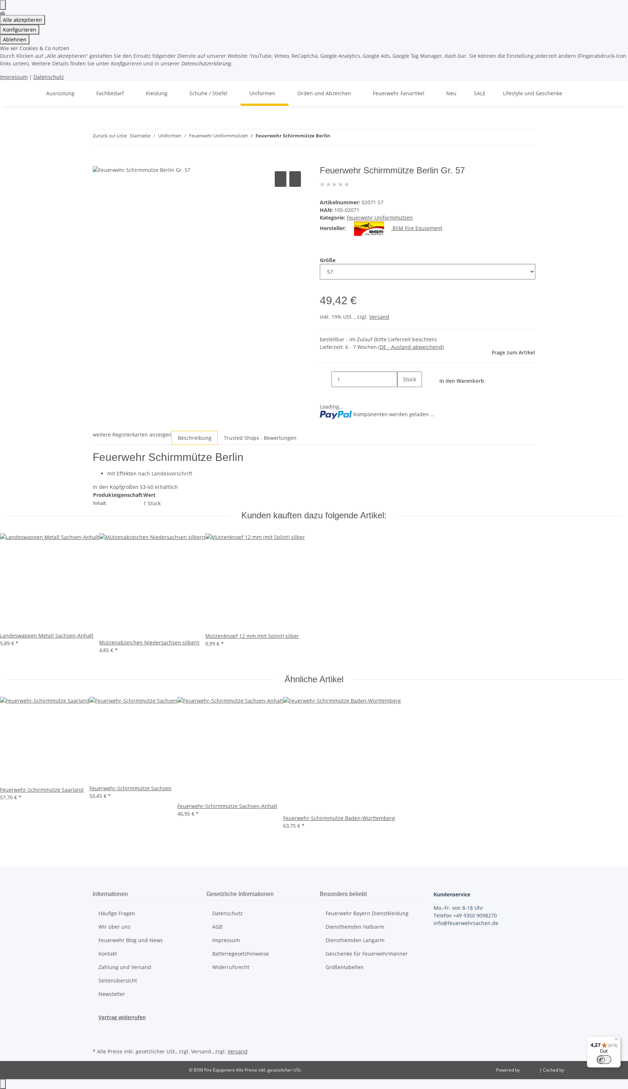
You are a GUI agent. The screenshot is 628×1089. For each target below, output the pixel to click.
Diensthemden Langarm (355, 940)
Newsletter (111, 993)
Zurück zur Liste (110, 135)
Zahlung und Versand (124, 967)
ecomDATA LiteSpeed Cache (593, 1070)
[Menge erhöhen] (403, 395)
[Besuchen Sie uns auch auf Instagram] (98, 1038)
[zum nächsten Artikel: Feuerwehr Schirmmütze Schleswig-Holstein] (349, 137)
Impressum (14, 76)
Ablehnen (15, 39)
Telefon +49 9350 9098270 (465, 915)
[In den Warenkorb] (98, 161)
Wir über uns (114, 926)
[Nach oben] (3, 1084)
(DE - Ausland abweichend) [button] (411, 346)
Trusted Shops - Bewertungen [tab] (260, 437)
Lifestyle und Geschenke (532, 93)
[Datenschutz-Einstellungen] (3, 5)
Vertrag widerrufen (122, 1017)
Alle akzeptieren (22, 19)
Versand (379, 316)
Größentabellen (345, 967)
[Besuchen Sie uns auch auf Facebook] (98, 1029)
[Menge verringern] (325, 379)
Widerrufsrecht (230, 967)
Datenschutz (48, 76)
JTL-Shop (530, 1070)
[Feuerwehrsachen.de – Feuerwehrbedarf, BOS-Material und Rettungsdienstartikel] (28, 93)
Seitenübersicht (117, 980)
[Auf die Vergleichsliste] (280, 179)
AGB (217, 926)
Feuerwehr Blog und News (130, 940)
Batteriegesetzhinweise (240, 953)
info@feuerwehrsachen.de (466, 923)
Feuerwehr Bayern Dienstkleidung (367, 913)
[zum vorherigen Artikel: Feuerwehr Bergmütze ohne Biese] (336, 137)
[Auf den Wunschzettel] (295, 179)
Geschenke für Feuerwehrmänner (367, 953)
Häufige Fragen (116, 913)
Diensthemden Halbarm (355, 926)
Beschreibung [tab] (195, 437)
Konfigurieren (19, 29)
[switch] (604, 1059)
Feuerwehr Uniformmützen (380, 217)
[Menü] (616, 1040)
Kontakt (107, 953)
